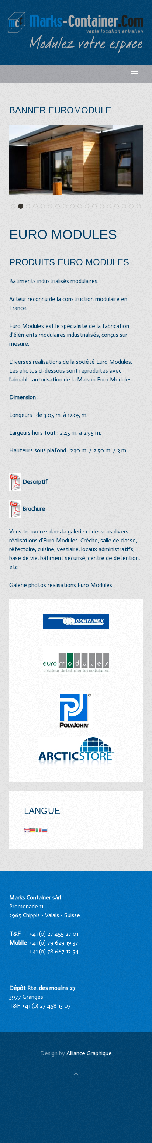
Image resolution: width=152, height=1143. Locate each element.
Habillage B (74, 206)
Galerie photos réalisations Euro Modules (61, 584)
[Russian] (45, 829)
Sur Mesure (133, 206)
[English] (27, 829)
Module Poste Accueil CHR (118, 206)
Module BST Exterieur (96, 206)
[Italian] (39, 829)
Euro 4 (37, 206)
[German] (33, 829)
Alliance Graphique (89, 1053)
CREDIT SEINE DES (59, 206)
